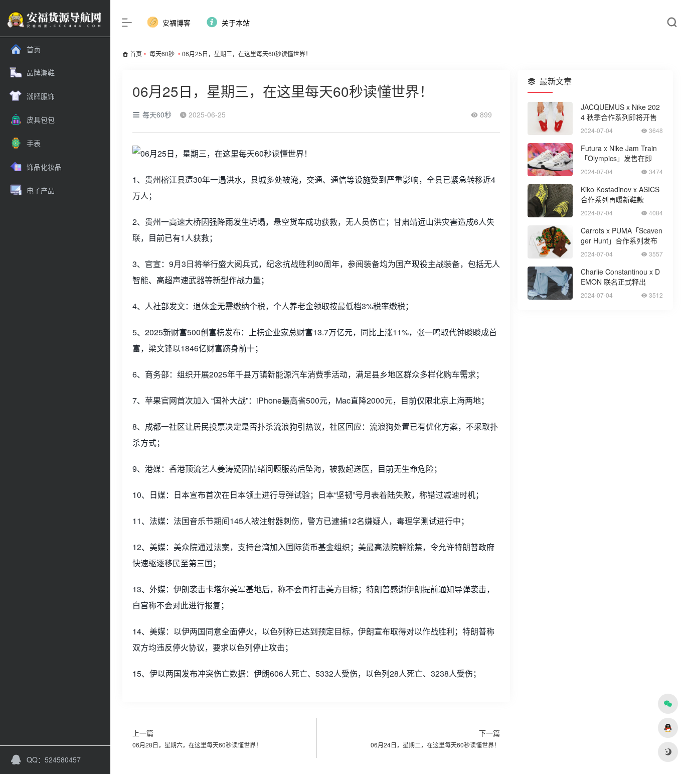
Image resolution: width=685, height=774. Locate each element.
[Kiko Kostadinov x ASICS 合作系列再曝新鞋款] (550, 200)
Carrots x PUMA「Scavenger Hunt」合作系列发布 (621, 235)
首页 (136, 53)
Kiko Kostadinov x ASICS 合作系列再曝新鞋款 (620, 194)
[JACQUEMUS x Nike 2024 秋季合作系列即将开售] (550, 118)
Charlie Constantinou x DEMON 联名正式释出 (620, 277)
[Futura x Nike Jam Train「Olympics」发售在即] (550, 159)
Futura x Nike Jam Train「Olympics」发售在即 (619, 153)
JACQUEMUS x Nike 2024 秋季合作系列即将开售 (620, 112)
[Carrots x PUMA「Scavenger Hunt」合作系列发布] (550, 242)
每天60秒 (162, 53)
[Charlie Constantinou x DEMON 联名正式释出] (550, 283)
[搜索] (671, 23)
